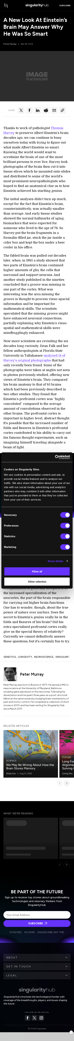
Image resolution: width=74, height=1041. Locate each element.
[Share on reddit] (46, 110)
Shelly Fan (11, 773)
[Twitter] (34, 1018)
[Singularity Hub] (37, 5)
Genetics (9, 656)
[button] (37, 957)
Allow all (37, 571)
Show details (55, 560)
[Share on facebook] (29, 110)
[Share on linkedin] (37, 110)
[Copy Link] (62, 110)
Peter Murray (10, 44)
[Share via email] (54, 110)
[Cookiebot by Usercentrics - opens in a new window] (55, 457)
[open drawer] (6, 5)
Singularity (63, 656)
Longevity (25, 656)
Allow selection (37, 581)
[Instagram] (41, 1018)
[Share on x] (21, 110)
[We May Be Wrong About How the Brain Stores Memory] (30, 754)
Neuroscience (43, 656)
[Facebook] (27, 1018)
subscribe (65, 5)
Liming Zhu (67, 773)
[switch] (65, 525)
